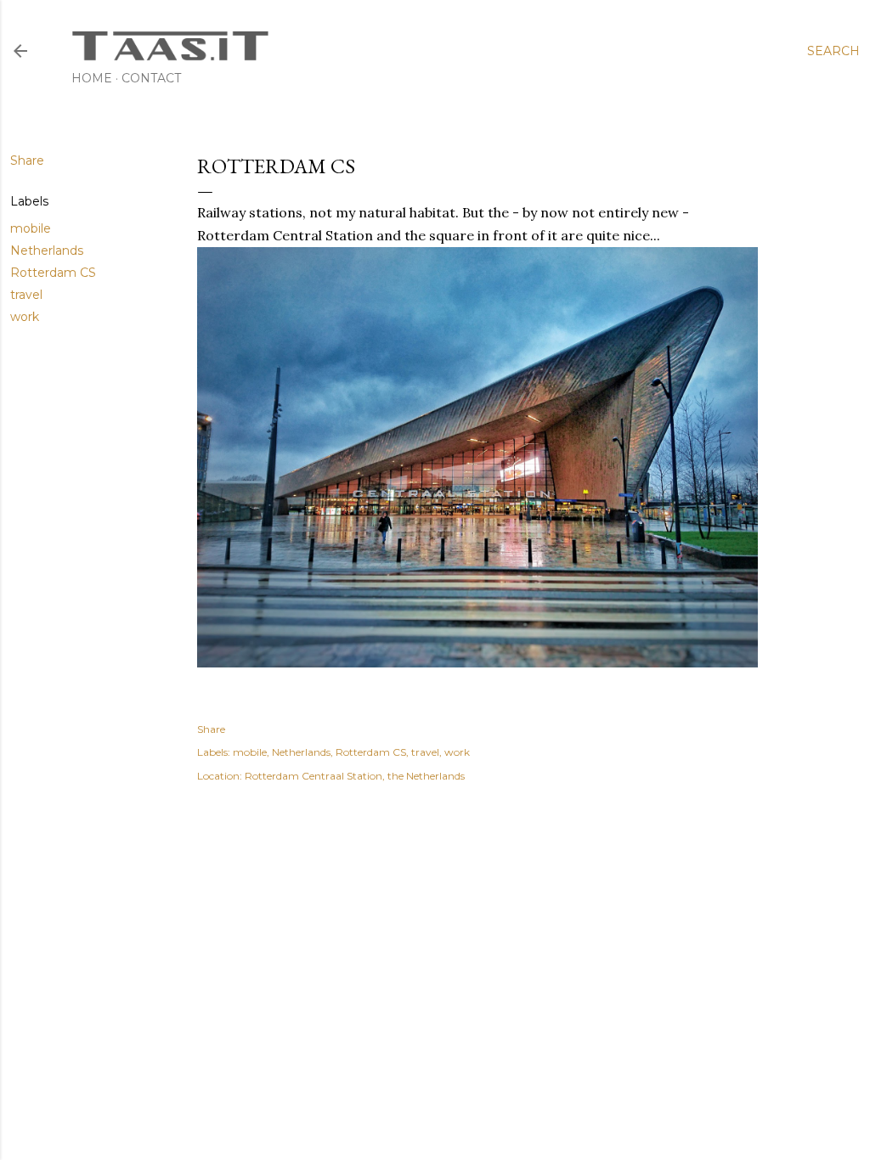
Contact (151, 78)
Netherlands (46, 250)
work (24, 316)
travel (26, 294)
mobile (30, 228)
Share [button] (27, 160)
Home (91, 78)
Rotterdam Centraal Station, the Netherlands (355, 775)
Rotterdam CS (53, 272)
